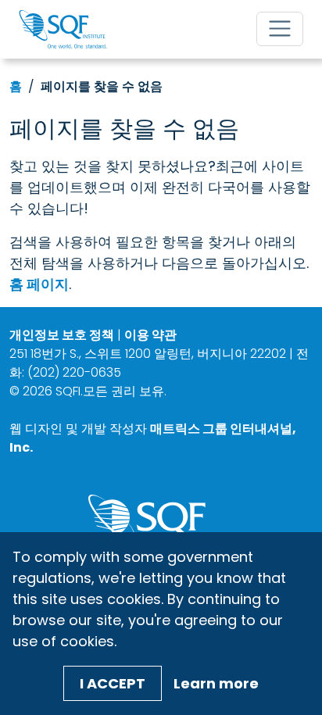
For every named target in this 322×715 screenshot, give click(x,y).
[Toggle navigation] (279, 29)
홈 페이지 (39, 284)
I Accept (112, 683)
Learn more (216, 683)
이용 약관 (150, 335)
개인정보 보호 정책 (61, 335)
